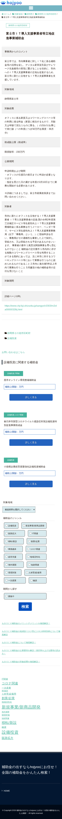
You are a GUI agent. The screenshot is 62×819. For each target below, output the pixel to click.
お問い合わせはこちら (13, 352)
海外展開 (12, 565)
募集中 (11, 596)
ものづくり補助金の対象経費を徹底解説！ (21, 661)
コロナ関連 (19, 415)
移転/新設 (12, 541)
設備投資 (12, 338)
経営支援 (12, 557)
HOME (7, 791)
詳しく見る (31, 397)
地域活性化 (35, 557)
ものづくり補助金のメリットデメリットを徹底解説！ (26, 623)
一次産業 (12, 580)
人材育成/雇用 (35, 572)
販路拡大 (12, 533)
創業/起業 (35, 541)
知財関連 (35, 565)
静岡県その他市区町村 (18, 333)
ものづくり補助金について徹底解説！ (19, 642)
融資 (35, 580)
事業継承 (12, 549)
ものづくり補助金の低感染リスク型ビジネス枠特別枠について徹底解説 (31, 633)
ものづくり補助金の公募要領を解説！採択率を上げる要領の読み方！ (31, 652)
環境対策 (12, 572)
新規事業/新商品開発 (35, 526)
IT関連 (17, 373)
